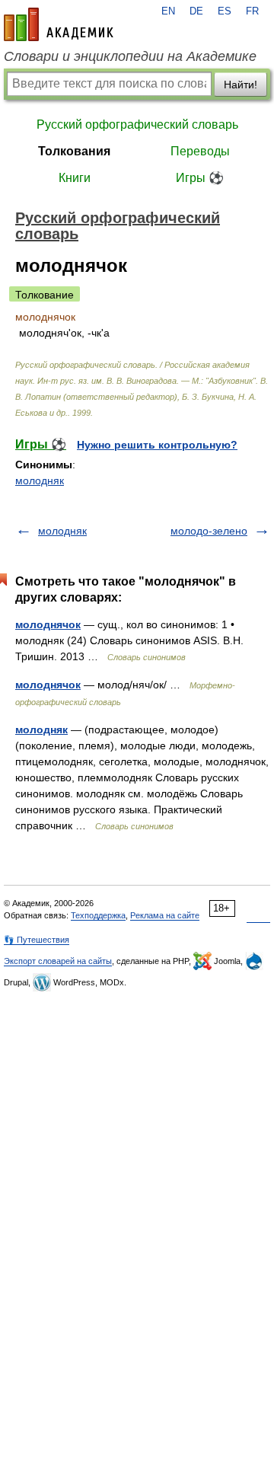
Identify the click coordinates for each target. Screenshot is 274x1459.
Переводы (200, 151)
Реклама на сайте (164, 915)
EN (168, 11)
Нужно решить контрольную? (157, 445)
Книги (75, 177)
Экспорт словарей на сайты (58, 961)
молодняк (39, 480)
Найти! (240, 84)
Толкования (74, 151)
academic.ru (58, 24)
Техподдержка (98, 915)
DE (196, 11)
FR (252, 11)
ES (224, 11)
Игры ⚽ (200, 177)
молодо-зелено (208, 531)
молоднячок (48, 624)
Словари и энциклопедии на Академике (130, 56)
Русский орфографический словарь (137, 124)
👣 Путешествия (36, 939)
